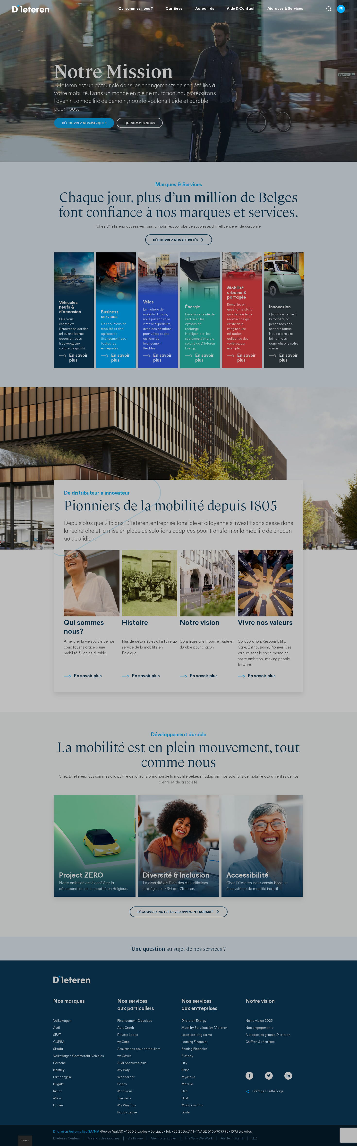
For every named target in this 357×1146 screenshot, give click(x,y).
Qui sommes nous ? (135, 9)
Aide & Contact (241, 9)
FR (341, 8)
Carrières (174, 9)
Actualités (204, 9)
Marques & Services (285, 9)
